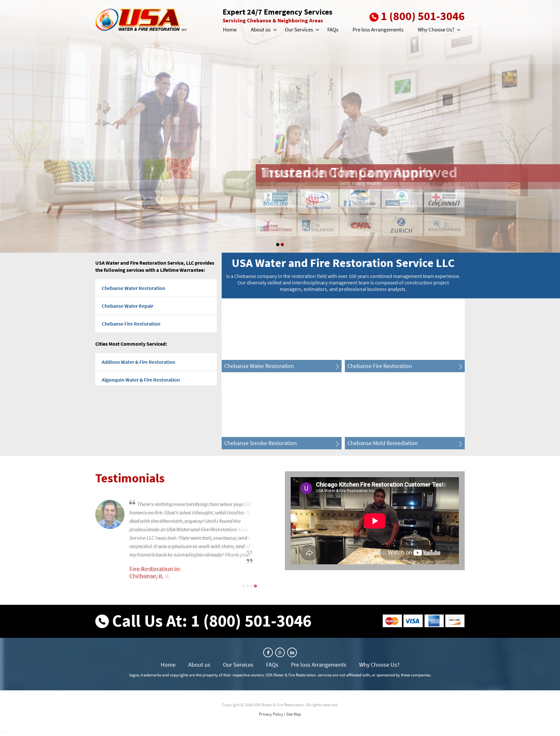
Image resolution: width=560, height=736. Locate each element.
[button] (274, 30)
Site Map (293, 714)
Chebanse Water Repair (127, 306)
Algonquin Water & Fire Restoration (141, 379)
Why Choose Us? (436, 29)
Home (230, 29)
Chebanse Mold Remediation (382, 443)
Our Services (299, 29)
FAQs (332, 29)
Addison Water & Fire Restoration (138, 362)
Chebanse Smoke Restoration (260, 443)
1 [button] (277, 244)
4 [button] (255, 586)
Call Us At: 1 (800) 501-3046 (211, 620)
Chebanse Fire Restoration (131, 323)
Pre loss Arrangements (378, 29)
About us (261, 29)
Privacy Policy (271, 714)
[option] (280, 126)
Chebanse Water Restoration (133, 288)
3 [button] (251, 586)
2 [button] (282, 244)
